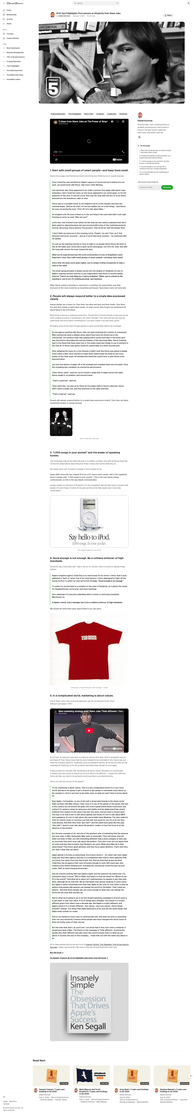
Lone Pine (183, 1100)
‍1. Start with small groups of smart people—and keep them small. (155, 151)
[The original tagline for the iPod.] (126, 498)
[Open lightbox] (126, 966)
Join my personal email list (148, 182)
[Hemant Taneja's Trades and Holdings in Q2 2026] (51, 1075)
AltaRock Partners (88, 1102)
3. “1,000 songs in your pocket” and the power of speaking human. (154, 162)
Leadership (111, 114)
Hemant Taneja (61, 1100)
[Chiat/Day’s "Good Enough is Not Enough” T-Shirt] (126, 616)
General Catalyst (46, 1100)
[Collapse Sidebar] (4, 3)
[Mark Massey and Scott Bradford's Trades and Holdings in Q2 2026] (91, 1075)
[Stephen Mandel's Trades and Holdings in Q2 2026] (172, 1075)
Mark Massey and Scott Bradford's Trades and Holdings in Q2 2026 (93, 1091)
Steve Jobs (88, 114)
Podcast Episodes (58, 114)
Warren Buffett (142, 1102)
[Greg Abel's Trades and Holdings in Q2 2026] (131, 1075)
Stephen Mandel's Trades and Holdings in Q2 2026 (173, 1090)
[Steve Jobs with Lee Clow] (126, 411)
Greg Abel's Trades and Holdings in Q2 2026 (134, 1090)
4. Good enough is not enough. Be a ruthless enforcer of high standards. (153, 168)
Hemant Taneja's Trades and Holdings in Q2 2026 (51, 1090)
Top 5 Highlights (74, 114)
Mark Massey (102, 1102)
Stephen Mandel (166, 1102)
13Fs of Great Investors (60, 1097)
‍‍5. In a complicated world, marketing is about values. (154, 173)
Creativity (100, 114)
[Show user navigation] (189, 3)
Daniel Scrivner (64, 16)
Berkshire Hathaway (127, 1102)
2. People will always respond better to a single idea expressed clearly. (155, 157)
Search (80, 3)
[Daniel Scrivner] (15, 3)
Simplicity (123, 114)
